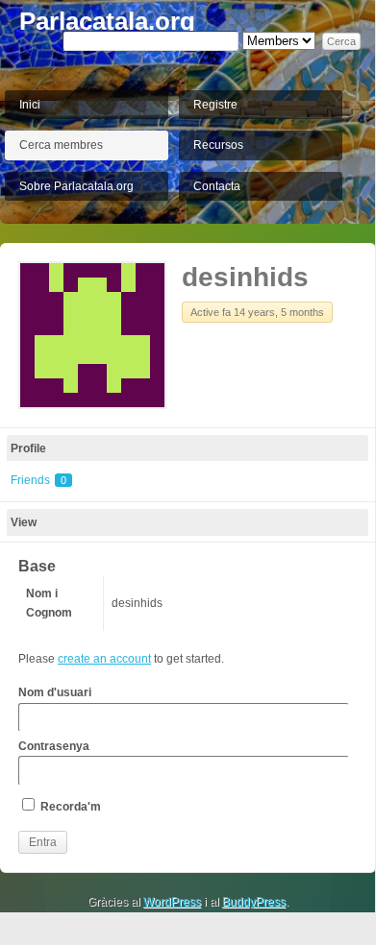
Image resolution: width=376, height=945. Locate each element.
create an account (104, 659)
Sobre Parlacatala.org (76, 186)
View (24, 522)
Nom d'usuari (54, 692)
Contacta (216, 186)
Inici (29, 104)
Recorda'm (69, 806)
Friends (38, 480)
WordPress (172, 902)
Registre (215, 104)
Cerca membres (61, 145)
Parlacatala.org (107, 21)
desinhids (245, 277)
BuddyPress (254, 902)
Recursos (218, 145)
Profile (28, 448)
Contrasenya (53, 746)
